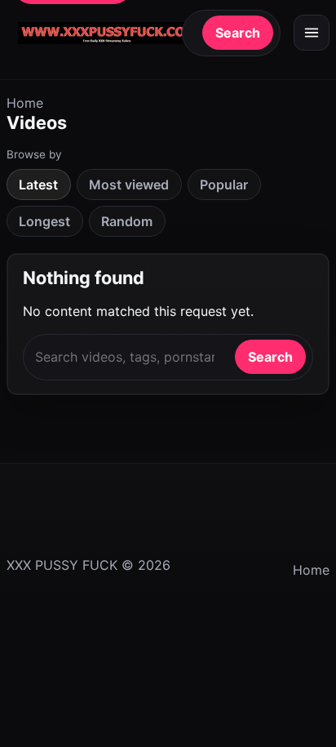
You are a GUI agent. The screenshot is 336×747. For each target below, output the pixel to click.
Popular (224, 184)
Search (237, 32)
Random (127, 221)
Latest (38, 184)
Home (25, 103)
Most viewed (129, 184)
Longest (44, 221)
